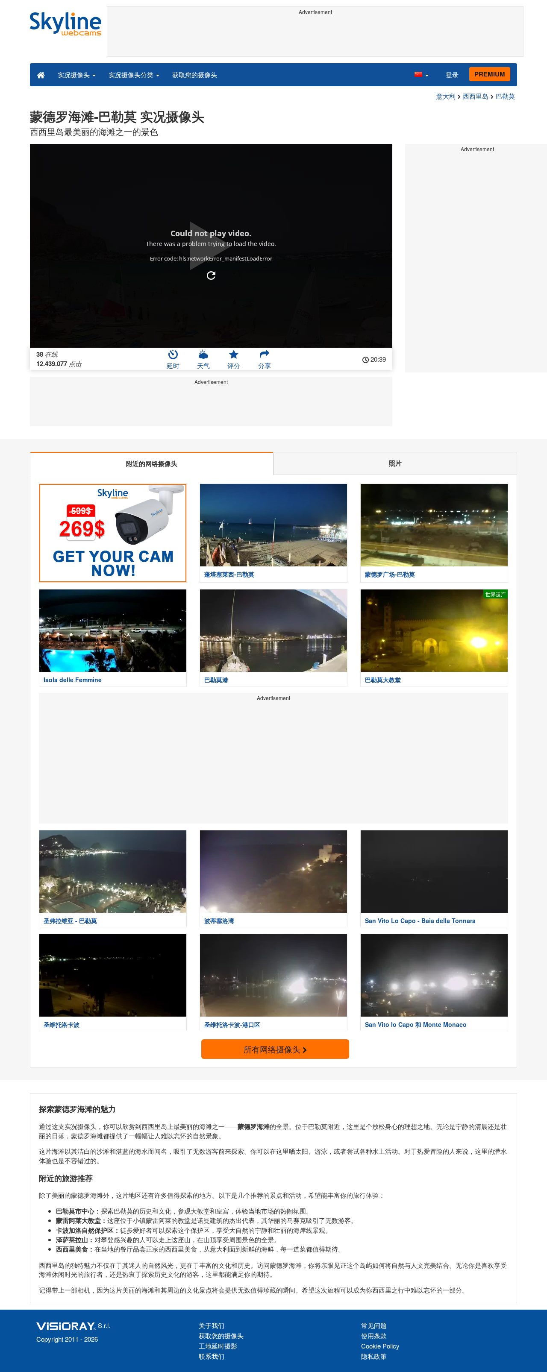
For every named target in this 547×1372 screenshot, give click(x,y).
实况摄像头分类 (132, 74)
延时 (173, 365)
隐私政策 (374, 1355)
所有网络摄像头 (273, 1049)
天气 (203, 365)
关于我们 (211, 1325)
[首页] (40, 74)
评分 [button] (233, 365)
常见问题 (374, 1325)
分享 (264, 365)
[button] (421, 74)
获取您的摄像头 (194, 74)
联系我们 (211, 1355)
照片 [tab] (395, 463)
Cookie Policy (380, 1345)
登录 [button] (452, 74)
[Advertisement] (315, 37)
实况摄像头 (74, 74)
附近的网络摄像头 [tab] (151, 463)
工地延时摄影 (218, 1345)
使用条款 (374, 1335)
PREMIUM (489, 74)
